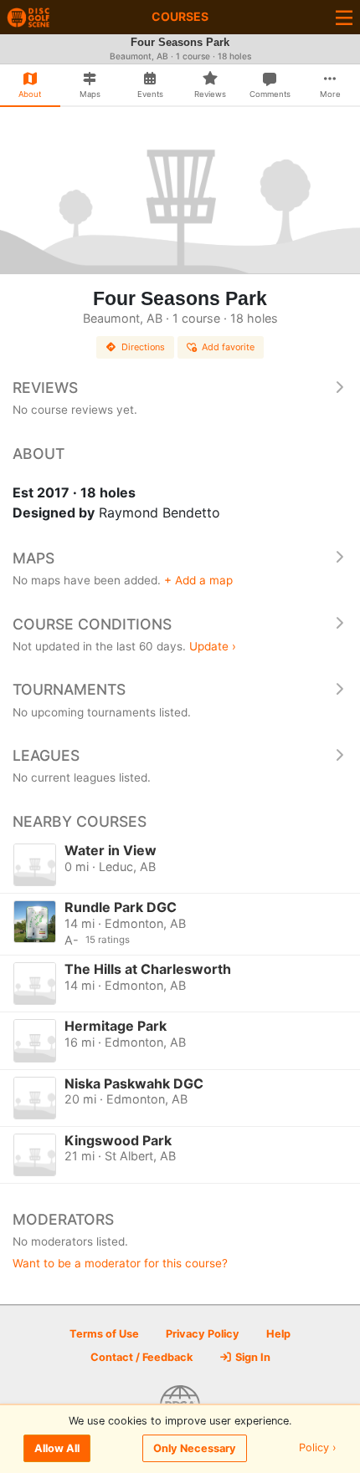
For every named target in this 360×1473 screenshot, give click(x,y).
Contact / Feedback (141, 1357)
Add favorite (228, 347)
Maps (33, 558)
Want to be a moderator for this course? (120, 1263)
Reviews (45, 387)
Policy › (318, 1448)
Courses (180, 16)
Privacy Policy (202, 1334)
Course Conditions (92, 624)
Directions (143, 347)
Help (278, 1334)
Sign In (251, 1357)
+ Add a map (198, 580)
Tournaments (69, 689)
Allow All (57, 1448)
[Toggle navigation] (344, 17)
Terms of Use (104, 1334)
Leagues (46, 755)
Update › (212, 646)
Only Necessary (194, 1448)
